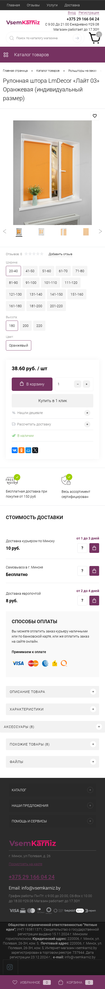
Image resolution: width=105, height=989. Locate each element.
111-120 (71, 283)
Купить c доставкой (94, 548)
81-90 (13, 283)
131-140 (36, 294)
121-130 (15, 294)
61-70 (63, 271)
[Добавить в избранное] (94, 116)
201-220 (56, 306)
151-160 (77, 294)
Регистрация (89, 13)
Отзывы (33, 5)
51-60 (46, 271)
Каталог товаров (31, 54)
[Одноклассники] (21, 450)
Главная (13, 5)
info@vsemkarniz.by (41, 887)
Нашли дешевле (30, 413)
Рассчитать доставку (34, 424)
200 (26, 326)
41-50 (30, 271)
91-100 (31, 283)
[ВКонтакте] (15, 450)
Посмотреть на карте (25, 864)
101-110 (50, 283)
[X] (35, 450)
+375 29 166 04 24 (83, 19)
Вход (72, 13)
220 (39, 326)
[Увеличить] (52, 172)
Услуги (52, 5)
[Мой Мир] (28, 450)
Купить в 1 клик (52, 400)
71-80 (79, 271)
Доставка (72, 5)
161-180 (15, 306)
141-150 (56, 294)
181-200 (36, 306)
